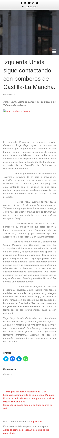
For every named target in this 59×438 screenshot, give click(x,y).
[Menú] (54, 51)
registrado (36, 421)
